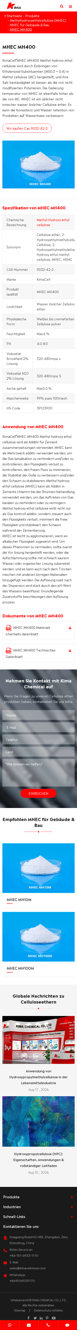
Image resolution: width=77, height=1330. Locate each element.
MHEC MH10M (19, 899)
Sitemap (19, 1310)
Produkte (32, 15)
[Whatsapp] (9, 1325)
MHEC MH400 (21, 29)
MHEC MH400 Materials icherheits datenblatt (28, 630)
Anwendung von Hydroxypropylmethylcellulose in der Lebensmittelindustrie (38, 1076)
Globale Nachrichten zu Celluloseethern (38, 998)
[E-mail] (29, 1325)
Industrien (12, 1206)
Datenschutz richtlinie (48, 1310)
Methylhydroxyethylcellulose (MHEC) (38, 20)
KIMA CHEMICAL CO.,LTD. (49, 1300)
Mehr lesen (38, 1059)
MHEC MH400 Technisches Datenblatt (30, 653)
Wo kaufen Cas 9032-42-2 (27, 128)
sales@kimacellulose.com (27, 1268)
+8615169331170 (22, 1280)
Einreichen (38, 793)
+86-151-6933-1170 (23, 1255)
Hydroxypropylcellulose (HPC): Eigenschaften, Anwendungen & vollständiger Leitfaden (38, 1159)
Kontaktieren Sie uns (21, 1226)
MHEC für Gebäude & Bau (29, 24)
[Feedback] (67, 1325)
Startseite (14, 15)
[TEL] (48, 1325)
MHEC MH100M (20, 967)
